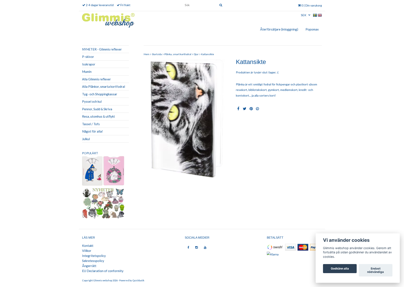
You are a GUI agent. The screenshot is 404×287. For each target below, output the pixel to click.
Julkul (86, 139)
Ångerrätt (89, 266)
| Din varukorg (311, 5)
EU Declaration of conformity (103, 271)
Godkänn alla (340, 268)
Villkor (86, 250)
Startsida (157, 54)
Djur (196, 54)
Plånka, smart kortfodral (177, 54)
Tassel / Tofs (91, 124)
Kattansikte (207, 54)
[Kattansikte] (187, 119)
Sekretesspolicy (93, 261)
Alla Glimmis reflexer (96, 79)
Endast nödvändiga (375, 270)
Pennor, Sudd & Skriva (97, 109)
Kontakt (87, 245)
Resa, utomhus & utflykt (98, 116)
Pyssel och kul (92, 101)
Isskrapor (88, 64)
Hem (146, 54)
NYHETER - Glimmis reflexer (102, 49)
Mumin (87, 71)
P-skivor (88, 56)
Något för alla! (92, 131)
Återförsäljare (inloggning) (279, 29)
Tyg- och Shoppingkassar (99, 94)
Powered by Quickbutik (131, 280)
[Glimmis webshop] (108, 19)
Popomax (312, 29)
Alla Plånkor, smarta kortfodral (103, 86)
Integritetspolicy (94, 256)
